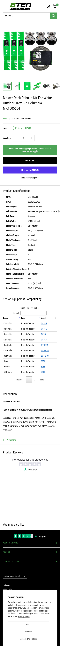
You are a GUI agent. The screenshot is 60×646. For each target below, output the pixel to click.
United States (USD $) (12, 576)
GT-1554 (44, 345)
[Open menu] (4, 6)
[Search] (53, 16)
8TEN (5, 118)
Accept (28, 624)
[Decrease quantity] (16, 138)
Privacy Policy (24, 616)
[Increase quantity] (31, 138)
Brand (5, 318)
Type (23, 318)
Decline (28, 631)
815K (43, 372)
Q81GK (44, 339)
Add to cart (30, 160)
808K (43, 366)
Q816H (44, 323)
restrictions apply (30, 151)
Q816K (44, 329)
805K (43, 361)
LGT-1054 (45, 350)
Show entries (30, 308)
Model (43, 318)
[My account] (48, 6)
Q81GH (44, 334)
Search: (16, 313)
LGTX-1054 (45, 356)
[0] (55, 6)
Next (42, 379)
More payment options (30, 177)
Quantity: (7, 138)
